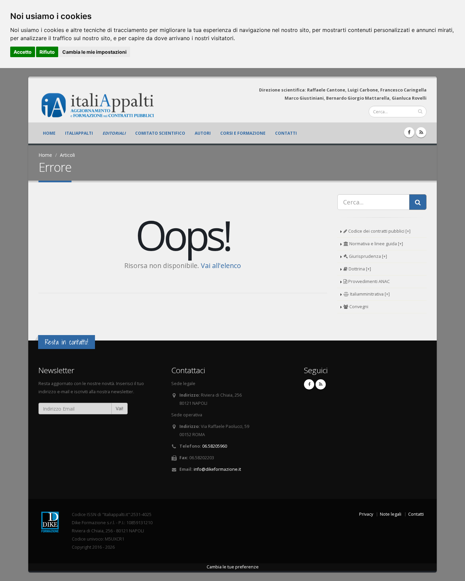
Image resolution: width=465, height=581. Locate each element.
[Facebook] (409, 132)
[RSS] (421, 132)
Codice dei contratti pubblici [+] (379, 231)
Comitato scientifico (160, 133)
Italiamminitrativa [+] (369, 294)
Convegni (358, 307)
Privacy (366, 514)
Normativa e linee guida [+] (375, 244)
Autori (203, 133)
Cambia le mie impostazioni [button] (94, 52)
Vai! (119, 408)
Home (49, 133)
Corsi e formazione (243, 133)
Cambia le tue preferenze (233, 567)
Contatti (286, 133)
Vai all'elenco (221, 265)
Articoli (67, 155)
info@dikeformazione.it (217, 469)
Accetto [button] (23, 52)
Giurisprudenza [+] (367, 256)
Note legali (390, 514)
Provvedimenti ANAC (368, 281)
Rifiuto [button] (47, 52)
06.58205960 (214, 446)
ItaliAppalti (79, 133)
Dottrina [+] (359, 269)
